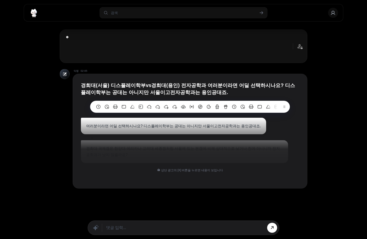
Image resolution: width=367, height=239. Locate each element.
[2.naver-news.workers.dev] (208, 106)
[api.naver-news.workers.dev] (268, 106)
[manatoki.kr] (107, 106)
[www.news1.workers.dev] (234, 106)
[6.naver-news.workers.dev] (175, 106)
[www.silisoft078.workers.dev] (242, 106)
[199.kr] (115, 106)
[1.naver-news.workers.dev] (217, 106)
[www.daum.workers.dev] (225, 106)
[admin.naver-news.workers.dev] (259, 106)
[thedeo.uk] (141, 106)
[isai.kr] (98, 106)
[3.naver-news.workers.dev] (200, 106)
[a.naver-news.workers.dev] (251, 106)
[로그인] (333, 13)
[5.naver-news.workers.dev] (183, 106)
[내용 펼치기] (67, 37)
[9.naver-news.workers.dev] (149, 106)
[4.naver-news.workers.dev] (191, 106)
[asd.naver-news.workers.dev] (276, 106)
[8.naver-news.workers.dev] (158, 106)
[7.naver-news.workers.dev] (166, 106)
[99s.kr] (132, 106)
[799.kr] (124, 106)
